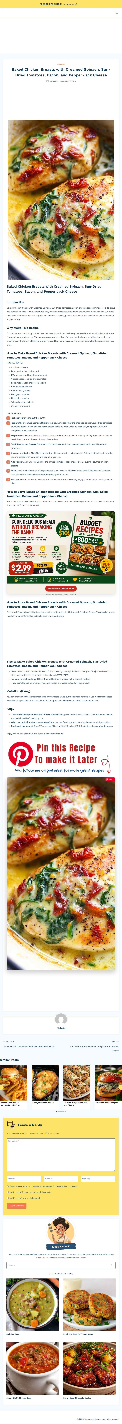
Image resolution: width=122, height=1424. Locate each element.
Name (11, 1178)
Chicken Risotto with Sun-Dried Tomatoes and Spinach (29, 1044)
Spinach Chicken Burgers (107, 1102)
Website (86, 1178)
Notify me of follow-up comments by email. (30, 1192)
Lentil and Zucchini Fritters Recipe (78, 1334)
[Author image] (47, 81)
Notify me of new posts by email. (25, 1198)
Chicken (61, 64)
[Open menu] (117, 13)
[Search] (111, 1265)
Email (48, 1178)
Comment (13, 1141)
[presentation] (13, 1083)
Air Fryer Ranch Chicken (43, 1102)
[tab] (56, 1111)
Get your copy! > (59, 4)
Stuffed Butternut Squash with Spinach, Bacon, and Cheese (94, 1046)
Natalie (55, 81)
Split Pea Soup (12, 1334)
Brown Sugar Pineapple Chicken (77, 1398)
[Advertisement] (61, 35)
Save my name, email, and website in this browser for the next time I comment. (44, 1186)
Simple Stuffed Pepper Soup (18, 1398)
